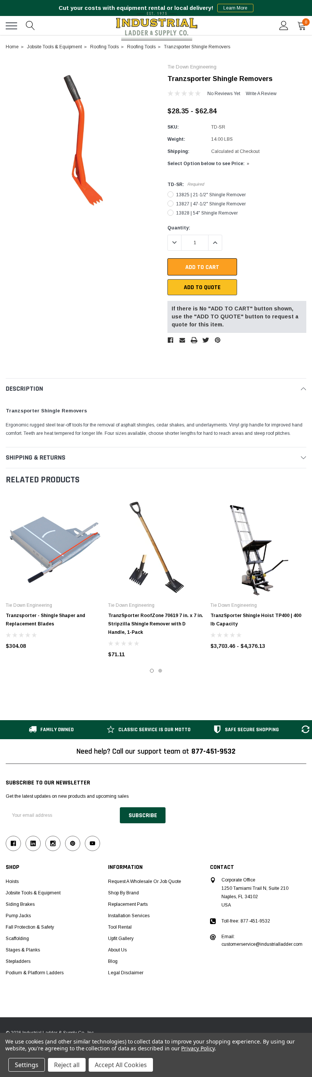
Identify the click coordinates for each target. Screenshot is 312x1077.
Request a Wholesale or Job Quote (144, 881)
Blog (113, 961)
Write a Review (261, 93)
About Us (117, 950)
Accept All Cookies (121, 1065)
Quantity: (178, 228)
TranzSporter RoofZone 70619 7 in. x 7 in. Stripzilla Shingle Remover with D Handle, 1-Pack (155, 624)
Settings (26, 1065)
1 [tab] (152, 671)
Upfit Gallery (121, 938)
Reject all (67, 1065)
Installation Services (129, 915)
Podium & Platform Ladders (35, 972)
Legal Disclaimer (125, 972)
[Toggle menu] (11, 26)
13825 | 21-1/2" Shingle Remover (211, 194)
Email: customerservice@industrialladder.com (261, 940)
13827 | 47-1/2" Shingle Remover (211, 204)
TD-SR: (185, 184)
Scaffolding (17, 938)
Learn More (235, 8)
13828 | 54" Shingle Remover (207, 213)
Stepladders (18, 961)
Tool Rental (120, 927)
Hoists (12, 881)
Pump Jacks (18, 915)
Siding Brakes (20, 904)
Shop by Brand (123, 893)
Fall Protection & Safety (30, 927)
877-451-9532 (213, 751)
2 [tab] (160, 671)
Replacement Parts (128, 904)
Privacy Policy (197, 1048)
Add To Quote (202, 287)
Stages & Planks (23, 950)
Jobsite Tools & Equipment (33, 893)
